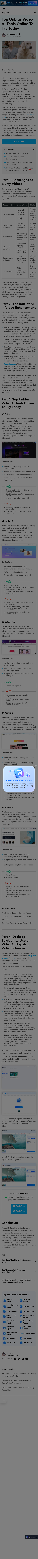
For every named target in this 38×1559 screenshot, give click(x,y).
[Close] (36, 765)
